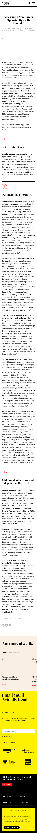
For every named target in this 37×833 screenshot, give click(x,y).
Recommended (14, 653)
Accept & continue (10, 827)
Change (18, 13)
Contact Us (6, 784)
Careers (22, 797)
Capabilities (6, 802)
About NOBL (6, 797)
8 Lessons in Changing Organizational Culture (11, 678)
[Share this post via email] (10, 625)
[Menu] (33, 3)
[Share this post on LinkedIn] (3, 625)
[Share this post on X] (6, 625)
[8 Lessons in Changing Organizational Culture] (16, 666)
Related (4, 653)
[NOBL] (5, 3)
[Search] (29, 3)
